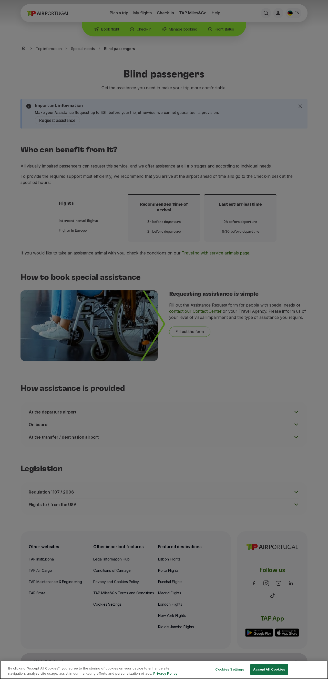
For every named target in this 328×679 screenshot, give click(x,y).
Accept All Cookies (269, 669)
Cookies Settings (229, 669)
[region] (164, 670)
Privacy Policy (165, 673)
